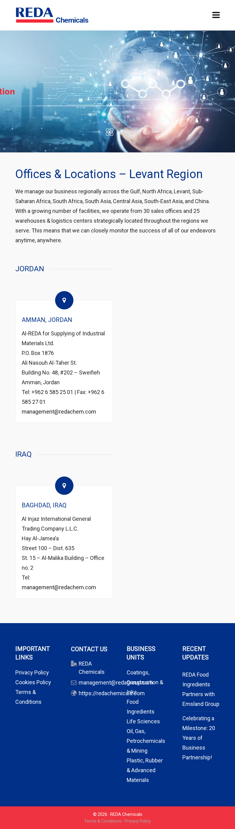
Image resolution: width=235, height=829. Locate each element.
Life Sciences (143, 721)
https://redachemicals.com (112, 693)
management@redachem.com (59, 411)
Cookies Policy (33, 682)
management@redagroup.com (116, 682)
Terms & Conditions (103, 821)
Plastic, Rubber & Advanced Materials (145, 770)
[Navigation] (216, 15)
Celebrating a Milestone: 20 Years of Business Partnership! (198, 738)
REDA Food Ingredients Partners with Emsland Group (200, 689)
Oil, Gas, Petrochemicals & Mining (146, 741)
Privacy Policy (32, 672)
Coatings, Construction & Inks (145, 682)
